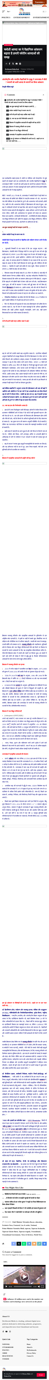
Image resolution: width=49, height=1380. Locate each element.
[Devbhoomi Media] (24, 11)
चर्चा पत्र (20, 676)
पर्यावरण (11, 758)
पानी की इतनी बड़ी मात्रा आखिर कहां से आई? (22, 114)
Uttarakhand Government (11, 1235)
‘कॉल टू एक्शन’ (7, 1126)
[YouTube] (6, 1331)
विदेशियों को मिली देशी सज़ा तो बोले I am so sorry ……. (22, 1194)
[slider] (23, 1286)
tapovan (27, 1228)
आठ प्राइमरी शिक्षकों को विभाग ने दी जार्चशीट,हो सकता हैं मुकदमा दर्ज (25, 1208)
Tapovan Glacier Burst (10, 1231)
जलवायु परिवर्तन (27, 644)
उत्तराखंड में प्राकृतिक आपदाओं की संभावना (21, 134)
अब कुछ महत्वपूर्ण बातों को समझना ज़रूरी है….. (22, 106)
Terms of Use (7, 1376)
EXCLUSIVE (8, 45)
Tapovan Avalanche (38, 1228)
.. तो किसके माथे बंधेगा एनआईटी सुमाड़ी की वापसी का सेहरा (22, 1198)
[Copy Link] (39, 1244)
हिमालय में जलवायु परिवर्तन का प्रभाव (19, 126)
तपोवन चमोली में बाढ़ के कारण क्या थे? (20, 110)
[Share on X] (13, 63)
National (34, 1225)
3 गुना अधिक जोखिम (15, 691)
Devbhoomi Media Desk (12, 69)
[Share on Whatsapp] (24, 1244)
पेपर (30, 669)
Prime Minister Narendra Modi (13, 1228)
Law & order (25, 1225)
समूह (30, 79)
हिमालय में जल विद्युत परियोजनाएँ (18, 130)
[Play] (6, 1286)
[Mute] (39, 1286)
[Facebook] (3, 1331)
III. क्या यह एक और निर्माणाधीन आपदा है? (21, 118)
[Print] (20, 63)
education (38, 1222)
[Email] (16, 63)
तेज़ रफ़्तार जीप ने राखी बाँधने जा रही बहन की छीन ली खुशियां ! (23, 1212)
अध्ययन (18, 685)
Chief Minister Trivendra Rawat (23, 1222)
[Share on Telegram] (29, 1244)
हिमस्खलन (10, 287)
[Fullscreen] (42, 1286)
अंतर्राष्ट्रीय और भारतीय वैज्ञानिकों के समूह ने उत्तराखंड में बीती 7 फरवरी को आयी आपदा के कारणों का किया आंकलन (24, 101)
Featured (17, 1225)
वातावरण (42, 1080)
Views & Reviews (27, 1235)
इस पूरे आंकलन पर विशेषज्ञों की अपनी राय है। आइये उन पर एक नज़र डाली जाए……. (25, 140)
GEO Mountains (34, 1120)
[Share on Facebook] (9, 63)
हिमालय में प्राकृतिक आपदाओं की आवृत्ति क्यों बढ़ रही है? (25, 122)
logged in (15, 1255)
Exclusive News (7, 1225)
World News (38, 1235)
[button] (41, 1375)
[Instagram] (10, 1331)
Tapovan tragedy (24, 1231)
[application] (24, 1277)
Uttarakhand (35, 1231)
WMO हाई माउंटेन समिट (19, 1129)
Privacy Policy (26, 1373)
